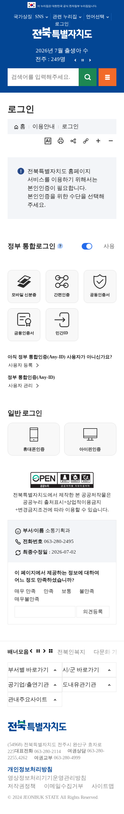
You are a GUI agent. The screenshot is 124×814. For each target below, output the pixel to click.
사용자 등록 (20, 365)
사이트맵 (103, 786)
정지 (82, 60)
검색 (88, 77)
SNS (39, 16)
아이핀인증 (90, 449)
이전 (75, 60)
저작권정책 (22, 786)
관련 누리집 (65, 16)
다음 (90, 60)
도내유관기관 (79, 684)
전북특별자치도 (62, 32)
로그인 (62, 23)
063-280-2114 (47, 751)
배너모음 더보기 (50, 651)
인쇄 (60, 141)
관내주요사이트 (27, 699)
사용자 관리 (20, 385)
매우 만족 (25, 591)
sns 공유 (73, 141)
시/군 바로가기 (80, 670)
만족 (49, 591)
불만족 (86, 591)
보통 (66, 591)
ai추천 (48, 141)
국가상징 (23, 16)
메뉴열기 (107, 77)
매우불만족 (27, 599)
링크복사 (86, 141)
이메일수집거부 (63, 786)
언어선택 (95, 16)
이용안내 (43, 126)
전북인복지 (71, 652)
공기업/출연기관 (28, 684)
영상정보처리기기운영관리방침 (47, 778)
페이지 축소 (111, 141)
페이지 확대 (98, 141)
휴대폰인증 (34, 449)
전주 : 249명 (50, 59)
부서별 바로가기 (28, 670)
